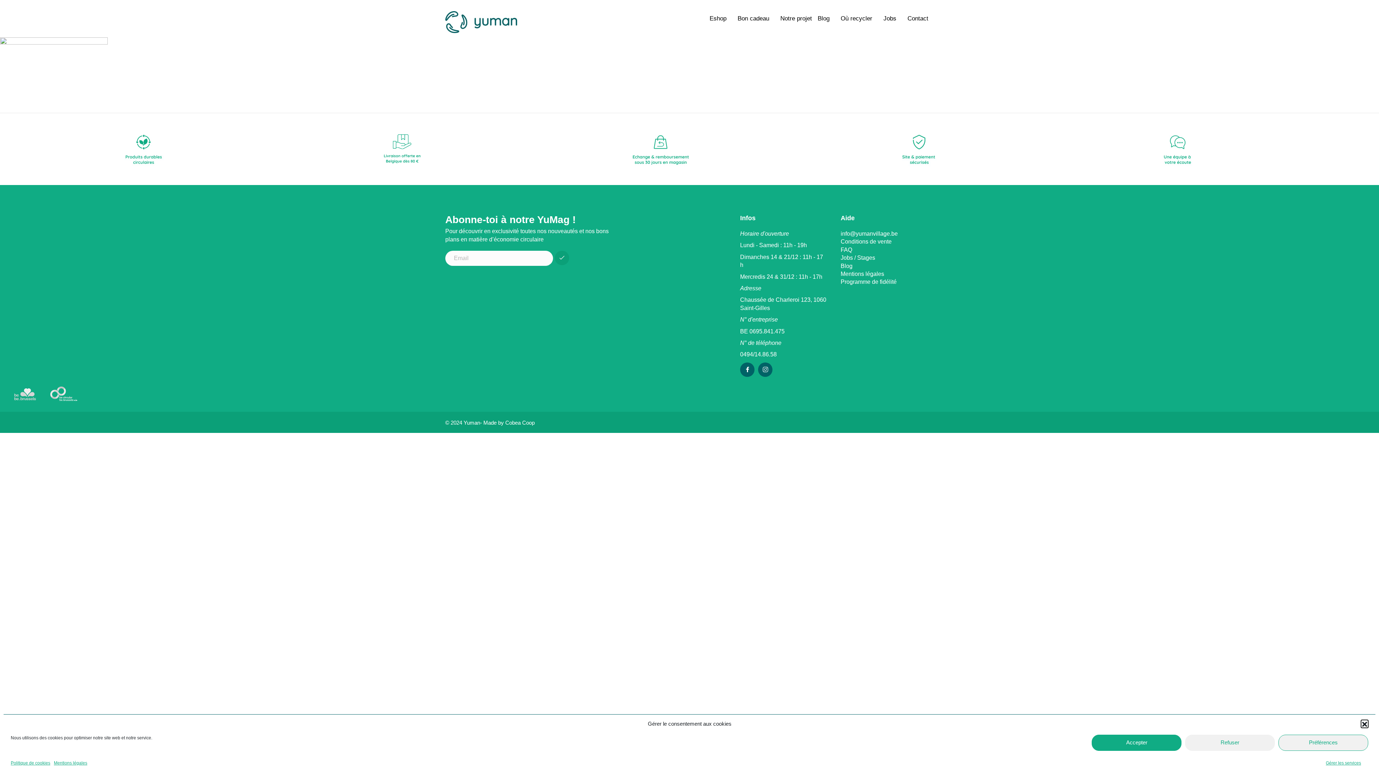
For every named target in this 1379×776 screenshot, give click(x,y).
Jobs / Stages (858, 258)
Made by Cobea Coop (509, 423)
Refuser (1230, 742)
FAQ (846, 250)
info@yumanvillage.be (869, 234)
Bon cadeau (753, 18)
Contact (917, 18)
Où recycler (856, 18)
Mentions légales (70, 763)
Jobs (889, 18)
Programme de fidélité (869, 282)
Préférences (1323, 742)
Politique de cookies (30, 763)
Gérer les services (1343, 763)
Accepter (1136, 742)
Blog (824, 18)
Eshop (718, 18)
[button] (1364, 723)
